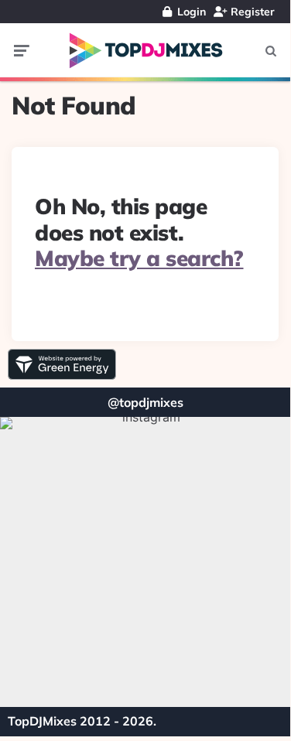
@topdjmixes (145, 402)
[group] (145, 562)
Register (251, 12)
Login (190, 12)
